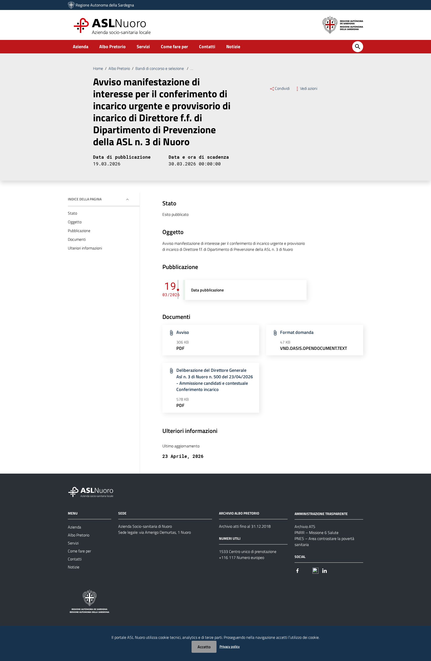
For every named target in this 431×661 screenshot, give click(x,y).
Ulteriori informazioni (85, 248)
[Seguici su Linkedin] (324, 570)
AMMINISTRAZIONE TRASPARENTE (321, 513)
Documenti (77, 239)
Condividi (282, 88)
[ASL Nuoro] (71, 5)
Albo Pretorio (112, 46)
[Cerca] (357, 46)
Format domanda (297, 332)
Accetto (204, 647)
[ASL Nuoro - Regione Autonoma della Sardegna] (94, 491)
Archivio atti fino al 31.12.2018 (245, 526)
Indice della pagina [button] (85, 199)
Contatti (207, 46)
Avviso (182, 332)
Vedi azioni (308, 88)
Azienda (80, 46)
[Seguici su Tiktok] (316, 570)
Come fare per (174, 46)
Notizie (233, 46)
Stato (72, 213)
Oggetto (75, 222)
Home (98, 68)
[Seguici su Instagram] (307, 570)
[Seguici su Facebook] (298, 570)
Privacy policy (229, 646)
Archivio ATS (305, 526)
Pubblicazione (79, 231)
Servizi (143, 46)
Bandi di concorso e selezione (160, 68)
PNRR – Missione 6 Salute (316, 532)
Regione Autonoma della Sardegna (105, 5)
